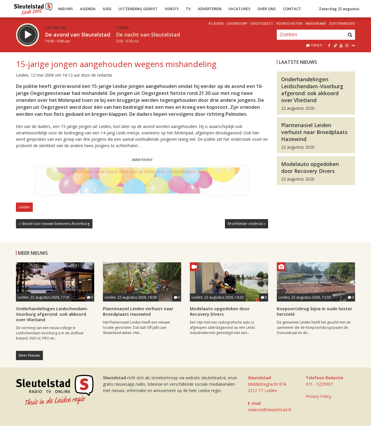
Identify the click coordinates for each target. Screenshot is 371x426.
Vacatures (239, 8)
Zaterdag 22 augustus (339, 8)
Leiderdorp (237, 23)
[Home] (33, 7)
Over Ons (266, 8)
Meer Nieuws (29, 355)
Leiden (217, 23)
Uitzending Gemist (138, 8)
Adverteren (209, 8)
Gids (107, 8)
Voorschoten (289, 23)
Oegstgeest (261, 23)
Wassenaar (315, 23)
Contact (292, 8)
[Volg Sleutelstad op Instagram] (347, 45)
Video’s (172, 8)
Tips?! (316, 45)
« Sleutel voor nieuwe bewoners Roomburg (54, 223)
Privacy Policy (318, 396)
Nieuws (65, 8)
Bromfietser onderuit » (246, 223)
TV (188, 8)
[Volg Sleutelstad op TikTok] (335, 45)
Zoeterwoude (342, 23)
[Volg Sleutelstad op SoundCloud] (352, 45)
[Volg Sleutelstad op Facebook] (329, 45)
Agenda (88, 8)
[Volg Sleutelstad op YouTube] (341, 45)
